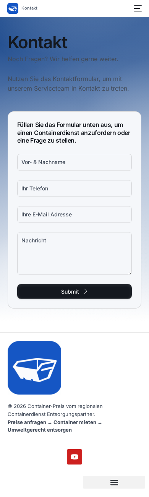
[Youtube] (74, 457)
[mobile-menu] (136, 8)
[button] (114, 482)
